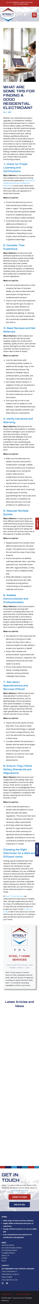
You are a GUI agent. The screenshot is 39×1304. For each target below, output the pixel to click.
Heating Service (8, 1245)
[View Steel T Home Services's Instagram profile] (19, 950)
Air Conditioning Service (12, 1248)
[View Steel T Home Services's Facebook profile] (15, 950)
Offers (4, 1258)
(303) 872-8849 (7, 1277)
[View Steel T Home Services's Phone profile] (24, 950)
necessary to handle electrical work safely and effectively (19, 183)
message (14, 1190)
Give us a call (19, 1204)
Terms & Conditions (23, 1294)
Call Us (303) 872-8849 (20, 4)
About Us (5, 1255)
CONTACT (5, 1265)
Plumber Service (8, 1253)
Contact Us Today (19, 1197)
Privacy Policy (7, 1294)
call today (24, 1190)
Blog (4, 1261)
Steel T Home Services (14, 896)
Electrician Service (9, 1250)
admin (10, 1043)
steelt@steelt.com (10, 1280)
